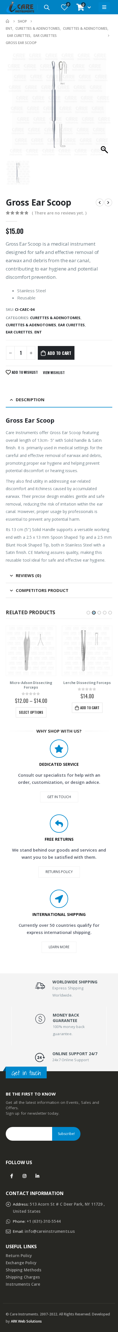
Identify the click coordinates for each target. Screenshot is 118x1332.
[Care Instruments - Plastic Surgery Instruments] (20, 7)
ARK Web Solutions (26, 1321)
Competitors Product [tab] (42, 590)
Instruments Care (23, 1284)
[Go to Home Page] (8, 21)
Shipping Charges (23, 1277)
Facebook (11, 1175)
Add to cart (59, 353)
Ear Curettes (71, 324)
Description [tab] (30, 399)
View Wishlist (54, 372)
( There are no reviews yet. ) (59, 213)
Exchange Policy (21, 1262)
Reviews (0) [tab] (28, 575)
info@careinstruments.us (50, 1231)
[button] (88, 612)
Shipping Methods (23, 1270)
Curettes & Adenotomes (55, 317)
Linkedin (37, 1175)
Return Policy (19, 1255)
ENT (38, 332)
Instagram (24, 1175)
